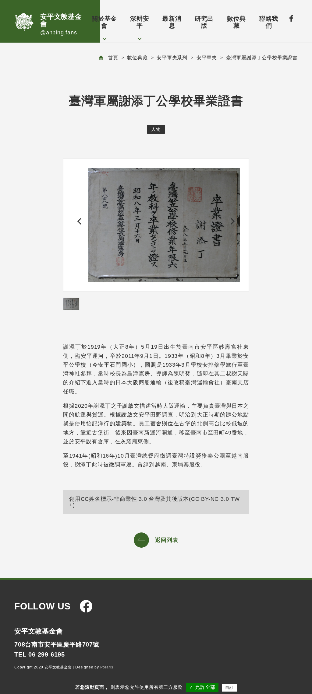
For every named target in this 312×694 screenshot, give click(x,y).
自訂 (229, 687)
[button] (80, 221)
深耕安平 (139, 22)
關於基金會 (104, 22)
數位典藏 (236, 22)
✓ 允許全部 (202, 687)
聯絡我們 (268, 22)
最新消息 (171, 22)
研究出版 (204, 22)
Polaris (107, 667)
